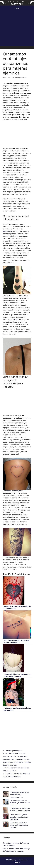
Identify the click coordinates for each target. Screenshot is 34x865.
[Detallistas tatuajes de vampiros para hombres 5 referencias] (5, 817)
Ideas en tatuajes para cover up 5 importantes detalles (19, 825)
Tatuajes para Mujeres (13, 751)
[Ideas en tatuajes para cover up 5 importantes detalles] (5, 825)
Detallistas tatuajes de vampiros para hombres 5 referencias (19, 817)
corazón (16, 319)
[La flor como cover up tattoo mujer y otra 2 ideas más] (5, 802)
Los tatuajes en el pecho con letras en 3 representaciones (19, 794)
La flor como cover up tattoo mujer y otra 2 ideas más (20, 802)
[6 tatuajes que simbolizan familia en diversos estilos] (5, 810)
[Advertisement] (17, 29)
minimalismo (7, 231)
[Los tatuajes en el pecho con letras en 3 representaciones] (5, 794)
